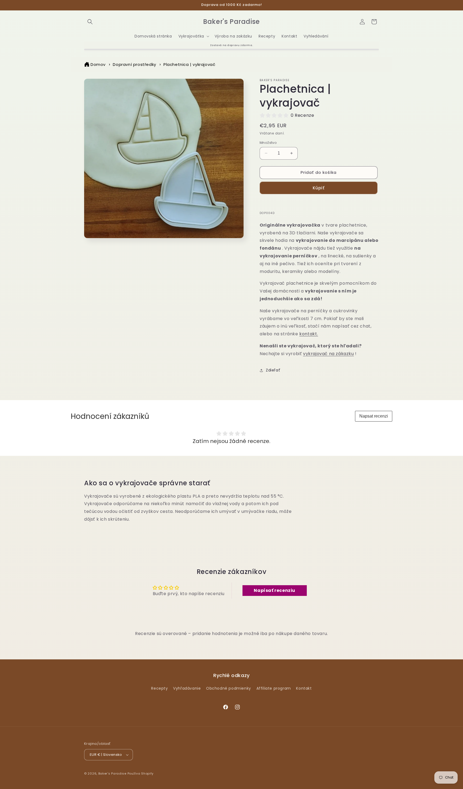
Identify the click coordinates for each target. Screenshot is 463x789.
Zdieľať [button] (273, 370)
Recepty (159, 688)
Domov (98, 64)
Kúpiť (318, 188)
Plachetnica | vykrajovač (189, 64)
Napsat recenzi (373, 416)
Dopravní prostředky (134, 64)
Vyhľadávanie (187, 688)
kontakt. (308, 334)
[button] (90, 22)
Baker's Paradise (112, 773)
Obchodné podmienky (228, 688)
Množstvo (268, 142)
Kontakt (304, 688)
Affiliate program (273, 688)
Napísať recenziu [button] (274, 590)
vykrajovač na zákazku (328, 354)
